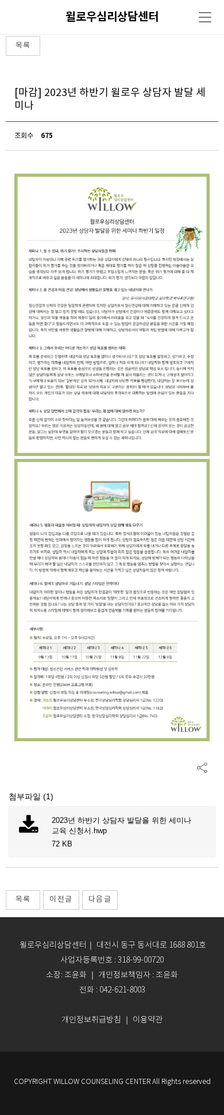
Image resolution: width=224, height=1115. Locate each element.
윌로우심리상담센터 (112, 17)
